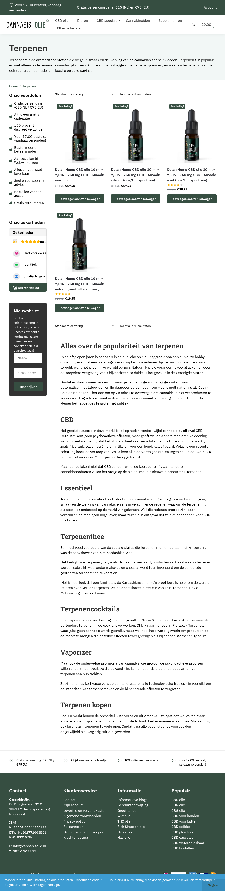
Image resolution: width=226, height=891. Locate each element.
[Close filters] (48, 95)
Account (210, 7)
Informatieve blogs (132, 799)
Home (13, 86)
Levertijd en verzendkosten (84, 810)
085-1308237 (24, 851)
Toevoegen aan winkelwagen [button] (79, 199)
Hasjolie (123, 837)
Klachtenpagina (75, 837)
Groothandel (127, 810)
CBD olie (178, 799)
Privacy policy (74, 821)
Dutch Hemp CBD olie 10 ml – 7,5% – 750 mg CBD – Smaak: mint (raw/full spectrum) (191, 174)
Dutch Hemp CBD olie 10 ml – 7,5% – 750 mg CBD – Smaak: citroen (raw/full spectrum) (135, 174)
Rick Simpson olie (131, 826)
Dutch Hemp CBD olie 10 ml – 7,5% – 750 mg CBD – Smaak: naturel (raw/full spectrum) (79, 283)
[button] (210, 24)
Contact (69, 799)
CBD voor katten (184, 821)
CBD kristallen (182, 848)
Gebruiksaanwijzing (132, 805)
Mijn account (73, 805)
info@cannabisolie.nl (29, 846)
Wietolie (123, 816)
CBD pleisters (182, 832)
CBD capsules (182, 837)
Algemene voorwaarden (82, 816)
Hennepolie (126, 832)
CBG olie (178, 810)
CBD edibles (181, 826)
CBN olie (178, 805)
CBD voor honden (185, 816)
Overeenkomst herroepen (83, 832)
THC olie (124, 821)
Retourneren (73, 826)
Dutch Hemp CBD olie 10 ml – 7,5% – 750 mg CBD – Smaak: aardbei (79, 174)
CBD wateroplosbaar (187, 843)
